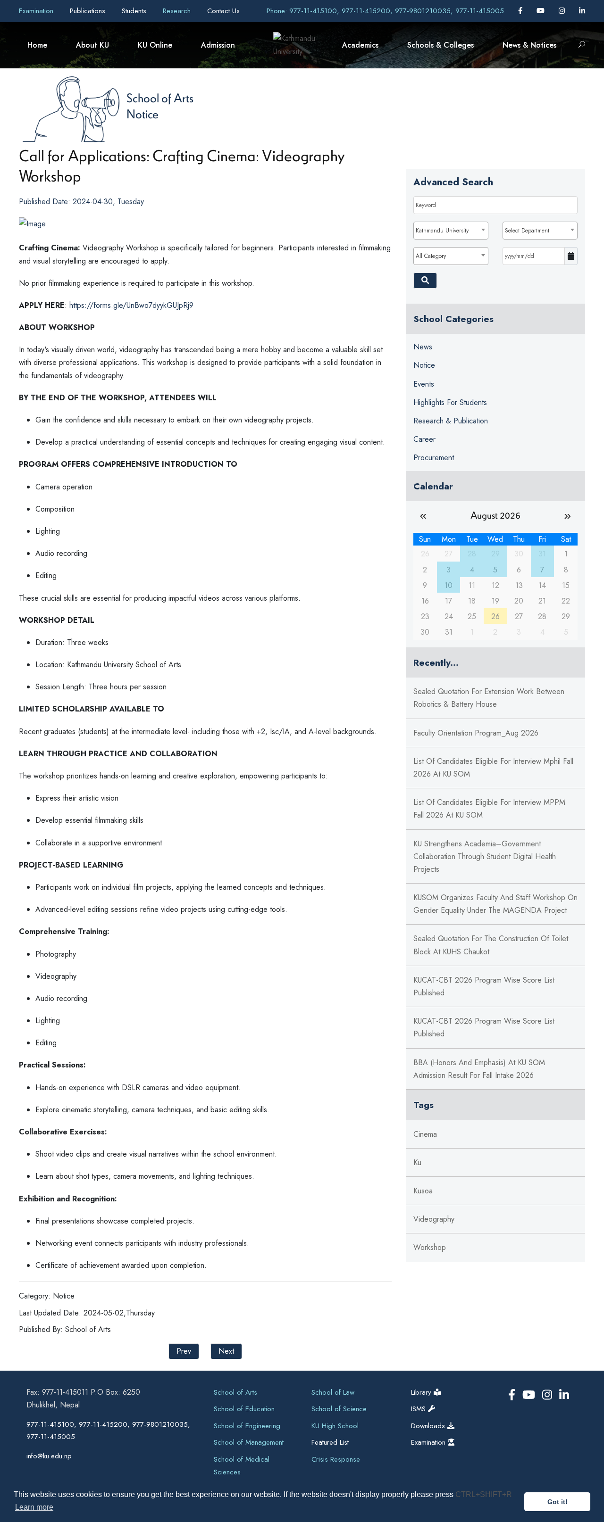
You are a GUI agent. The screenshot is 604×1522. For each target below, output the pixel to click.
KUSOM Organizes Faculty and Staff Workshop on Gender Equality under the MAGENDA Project (495, 904)
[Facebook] (521, 11)
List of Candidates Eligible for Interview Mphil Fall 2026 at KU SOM (493, 767)
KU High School (335, 1426)
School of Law (332, 1392)
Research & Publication (450, 420)
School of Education (244, 1409)
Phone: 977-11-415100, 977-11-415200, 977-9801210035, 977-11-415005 (385, 11)
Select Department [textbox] (527, 230)
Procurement (433, 457)
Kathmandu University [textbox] (442, 230)
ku (417, 1162)
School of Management (249, 1442)
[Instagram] (563, 11)
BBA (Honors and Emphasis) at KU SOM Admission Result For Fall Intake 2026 (479, 1069)
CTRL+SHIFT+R (483, 1494)
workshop (429, 1247)
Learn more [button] (34, 1507)
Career (424, 439)
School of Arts (159, 98)
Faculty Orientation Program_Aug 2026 (475, 733)
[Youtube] (542, 11)
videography (433, 1219)
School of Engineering (247, 1426)
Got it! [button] (557, 1501)
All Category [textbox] (431, 256)
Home (37, 45)
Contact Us (223, 11)
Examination (37, 11)
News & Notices (529, 45)
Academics (360, 45)
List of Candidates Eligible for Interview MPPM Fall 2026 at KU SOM (489, 808)
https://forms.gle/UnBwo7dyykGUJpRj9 (131, 305)
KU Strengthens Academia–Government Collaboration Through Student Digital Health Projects (484, 856)
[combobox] (450, 231)
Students (135, 11)
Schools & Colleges (440, 45)
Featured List (330, 1442)
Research (178, 11)
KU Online (155, 45)
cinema (425, 1134)
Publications (89, 11)
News (422, 346)
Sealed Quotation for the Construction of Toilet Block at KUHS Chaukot (490, 945)
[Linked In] (582, 11)
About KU (92, 45)
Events (423, 384)
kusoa (423, 1190)
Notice (142, 114)
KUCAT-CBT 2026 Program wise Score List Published (483, 986)
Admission (218, 45)
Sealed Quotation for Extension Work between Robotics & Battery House (488, 698)
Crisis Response (335, 1459)
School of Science (339, 1409)
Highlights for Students (450, 402)
